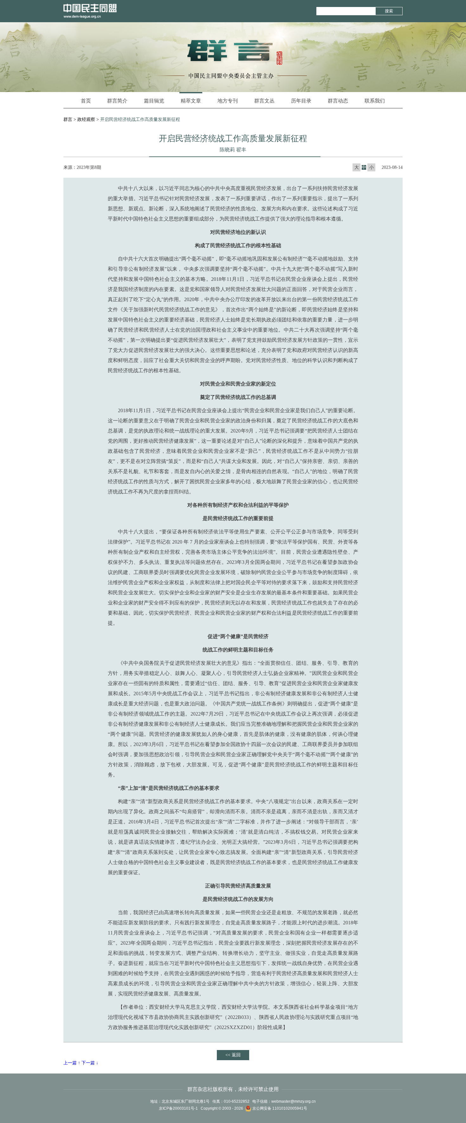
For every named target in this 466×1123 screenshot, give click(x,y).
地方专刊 (227, 100)
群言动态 (338, 100)
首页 (86, 100)
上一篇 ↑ (71, 1062)
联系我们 (375, 100)
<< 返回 (233, 1055)
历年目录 (301, 100)
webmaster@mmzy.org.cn (293, 1101)
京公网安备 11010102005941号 (279, 1108)
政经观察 (86, 119)
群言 (67, 119)
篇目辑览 (154, 100)
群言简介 (117, 100)
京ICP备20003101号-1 (178, 1108)
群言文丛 (264, 100)
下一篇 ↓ (89, 1062)
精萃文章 (191, 100)
